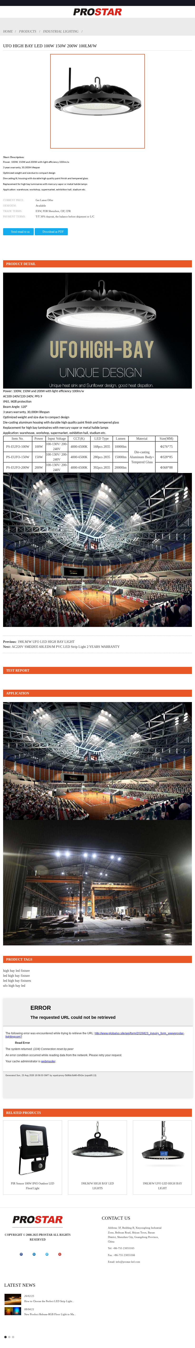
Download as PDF (53, 231)
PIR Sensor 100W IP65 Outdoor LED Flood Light (32, 1186)
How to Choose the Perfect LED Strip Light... (49, 1301)
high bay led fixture (16, 970)
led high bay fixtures (17, 980)
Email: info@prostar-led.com (124, 1262)
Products (27, 31)
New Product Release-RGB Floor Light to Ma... (50, 1314)
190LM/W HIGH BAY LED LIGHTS (97, 1186)
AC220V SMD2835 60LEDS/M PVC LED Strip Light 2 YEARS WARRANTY (66, 647)
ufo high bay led (14, 985)
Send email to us (20, 231)
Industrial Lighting (60, 31)
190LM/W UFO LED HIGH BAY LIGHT (46, 642)
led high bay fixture (16, 975)
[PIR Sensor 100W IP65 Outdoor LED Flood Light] (32, 1149)
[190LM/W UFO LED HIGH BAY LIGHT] (162, 1149)
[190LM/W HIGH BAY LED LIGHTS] (97, 1149)
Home (8, 31)
